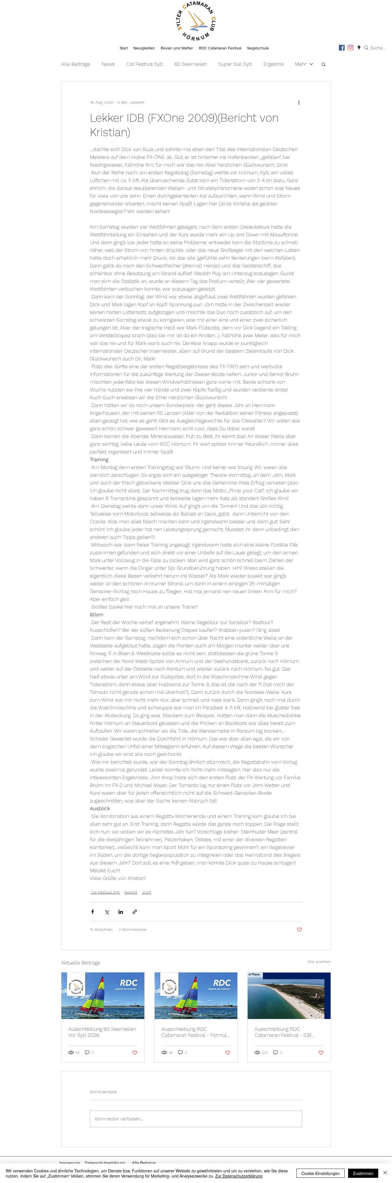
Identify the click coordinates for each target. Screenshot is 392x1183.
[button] (323, 64)
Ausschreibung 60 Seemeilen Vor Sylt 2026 (102, 1032)
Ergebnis (273, 64)
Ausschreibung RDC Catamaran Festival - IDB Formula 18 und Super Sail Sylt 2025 (285, 1032)
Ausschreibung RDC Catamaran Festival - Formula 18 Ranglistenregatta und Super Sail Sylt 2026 (195, 1032)
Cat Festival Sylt (144, 64)
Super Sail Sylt (235, 64)
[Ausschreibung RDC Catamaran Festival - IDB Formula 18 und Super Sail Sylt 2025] (289, 995)
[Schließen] (385, 1173)
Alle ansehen (319, 961)
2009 (146, 892)
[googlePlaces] (359, 48)
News (108, 64)
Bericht (131, 892)
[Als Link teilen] (134, 911)
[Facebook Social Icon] (342, 48)
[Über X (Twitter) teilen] (106, 911)
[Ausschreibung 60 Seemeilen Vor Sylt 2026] (102, 995)
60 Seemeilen (190, 64)
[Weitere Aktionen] (298, 102)
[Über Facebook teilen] (92, 911)
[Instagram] (350, 48)
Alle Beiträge (75, 64)
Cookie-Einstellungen (320, 1173)
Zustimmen (363, 1173)
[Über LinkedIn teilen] (120, 911)
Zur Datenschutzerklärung (239, 1176)
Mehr (300, 64)
